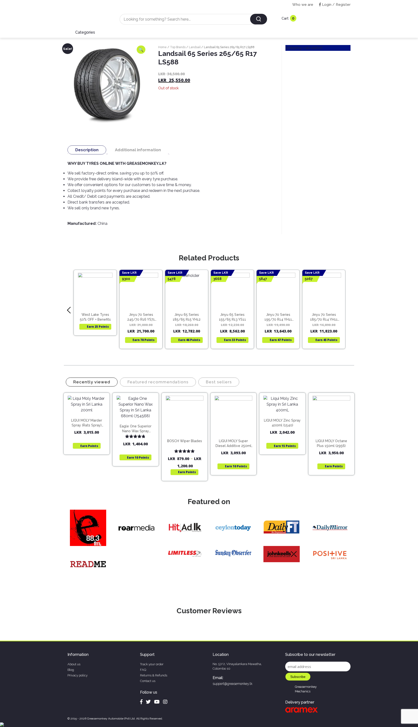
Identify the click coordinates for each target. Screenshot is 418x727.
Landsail (195, 47)
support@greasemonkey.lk (232, 684)
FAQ (143, 670)
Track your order (152, 664)
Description (86, 149)
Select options (187, 436)
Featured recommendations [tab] (157, 381)
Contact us (147, 681)
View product (95, 307)
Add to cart (89, 417)
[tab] (86, 149)
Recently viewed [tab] (91, 381)
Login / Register (336, 4)
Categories (85, 32)
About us (73, 664)
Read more (97, 297)
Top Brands (178, 47)
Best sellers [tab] (219, 381)
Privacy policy (77, 675)
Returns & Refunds (153, 675)
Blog (70, 670)
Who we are (302, 4)
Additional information (138, 149)
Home (162, 47)
